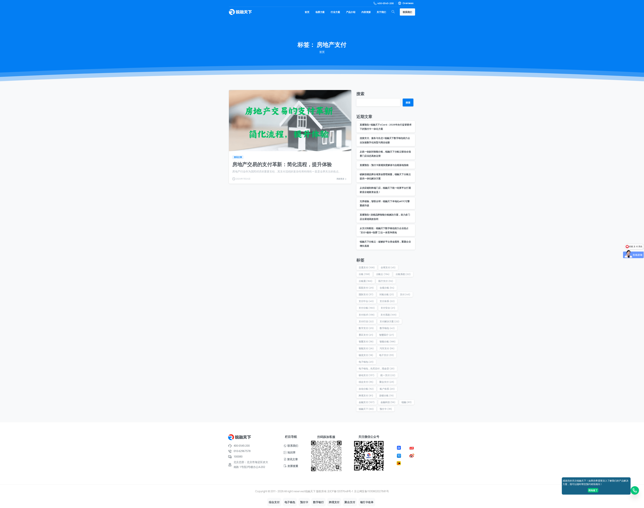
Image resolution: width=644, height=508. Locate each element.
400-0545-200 (385, 3)
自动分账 (366, 388)
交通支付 (367, 267)
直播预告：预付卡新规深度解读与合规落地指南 (384, 165)
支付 (405, 294)
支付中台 (366, 301)
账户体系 (387, 388)
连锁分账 (386, 395)
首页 (322, 52)
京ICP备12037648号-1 (340, 491)
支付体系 (387, 301)
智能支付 (366, 348)
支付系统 (388, 314)
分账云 (383, 274)
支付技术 (366, 314)
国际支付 (366, 294)
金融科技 (388, 402)
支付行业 (366, 321)
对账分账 (386, 294)
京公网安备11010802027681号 (371, 491)
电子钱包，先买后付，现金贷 (377, 368)
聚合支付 (386, 381)
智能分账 (387, 341)
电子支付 (386, 355)
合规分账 (387, 287)
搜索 (360, 93)
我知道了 (593, 490)
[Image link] (399, 447)
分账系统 (403, 274)
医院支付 (366, 287)
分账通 (365, 281)
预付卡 (386, 408)
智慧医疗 (386, 334)
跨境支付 (366, 395)
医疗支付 (385, 281)
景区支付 (366, 334)
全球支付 (388, 267)
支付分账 (367, 307)
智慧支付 (366, 341)
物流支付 (366, 355)
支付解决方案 (389, 321)
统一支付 (387, 375)
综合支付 (366, 381)
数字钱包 (387, 328)
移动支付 (366, 375)
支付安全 (388, 307)
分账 (364, 274)
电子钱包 (366, 361)
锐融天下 (366, 408)
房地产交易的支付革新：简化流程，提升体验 (282, 164)
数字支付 (366, 328)
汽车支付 (387, 348)
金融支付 (366, 402)
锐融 (406, 402)
